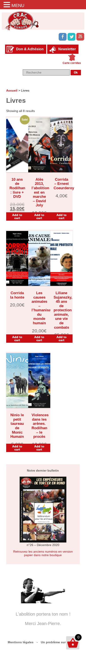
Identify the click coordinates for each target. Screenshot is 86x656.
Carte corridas (72, 63)
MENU (17, 5)
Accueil (11, 90)
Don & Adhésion (30, 49)
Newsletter (67, 49)
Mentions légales (21, 642)
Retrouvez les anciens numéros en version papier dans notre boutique (43, 553)
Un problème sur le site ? (60, 642)
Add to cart (17, 216)
